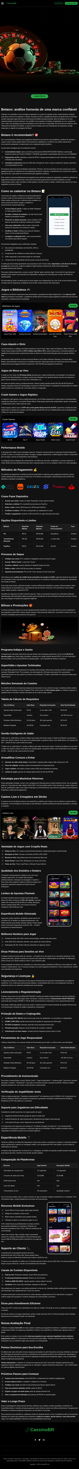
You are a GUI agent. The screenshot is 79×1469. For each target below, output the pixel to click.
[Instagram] (43, 1439)
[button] (2, 3)
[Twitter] (39, 1439)
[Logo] (11, 3)
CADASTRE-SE (39, 96)
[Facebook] (35, 1439)
